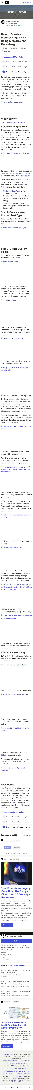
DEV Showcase (10, 1068)
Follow (16, 941)
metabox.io (19, 25)
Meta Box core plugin (22, 173)
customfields (13, 48)
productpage (6, 51)
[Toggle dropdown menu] (30, 859)
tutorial (4, 48)
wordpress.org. (25, 176)
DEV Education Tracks (12, 1063)
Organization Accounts (21, 1066)
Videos (27, 1060)
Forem (9, 1076)
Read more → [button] (7, 925)
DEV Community (7, 1054)
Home (5, 1060)
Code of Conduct (11, 853)
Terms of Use (27, 1073)
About (18, 1068)
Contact (23, 1068)
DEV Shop (22, 1071)
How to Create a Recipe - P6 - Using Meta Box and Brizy (15, 993)
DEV (9, 1078)
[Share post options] (30, 1087)
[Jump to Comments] (11, 1087)
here (14, 803)
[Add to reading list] (19, 1087)
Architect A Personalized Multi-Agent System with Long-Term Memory (14, 1025)
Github (3, 755)
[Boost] (25, 1087)
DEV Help (23, 1063)
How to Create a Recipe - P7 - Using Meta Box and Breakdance (15, 973)
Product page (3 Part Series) (13, 57)
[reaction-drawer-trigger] (4, 1087)
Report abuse (23, 853)
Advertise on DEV (9, 1066)
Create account (26, 2)
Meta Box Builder (9, 196)
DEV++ (21, 1060)
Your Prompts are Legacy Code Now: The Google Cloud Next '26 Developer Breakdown (16, 893)
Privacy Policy (18, 1073)
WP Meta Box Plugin (12, 21)
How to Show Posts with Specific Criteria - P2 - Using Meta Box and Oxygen (15, 984)
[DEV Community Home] (7, 2)
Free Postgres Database (11, 1071)
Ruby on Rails (17, 1080)
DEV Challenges (12, 1060)
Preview (17, 848)
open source (18, 1076)
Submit (7, 848)
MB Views (6, 203)
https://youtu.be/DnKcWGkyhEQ (13, 122)
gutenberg (23, 48)
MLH (28, 1071)
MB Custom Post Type (11, 191)
